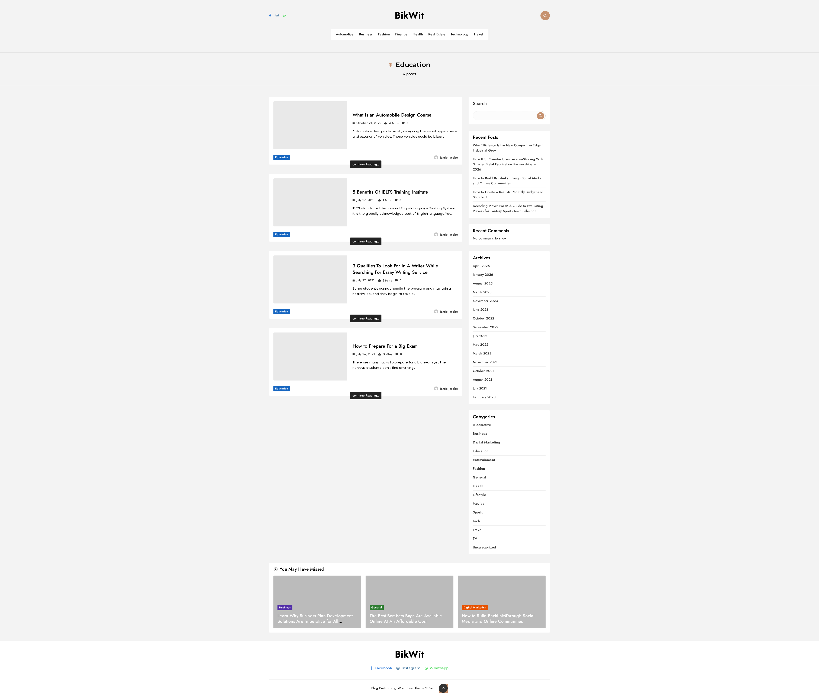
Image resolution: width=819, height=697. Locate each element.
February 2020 (484, 397)
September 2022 (485, 327)
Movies (478, 503)
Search (480, 104)
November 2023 (485, 301)
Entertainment (484, 459)
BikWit (409, 15)
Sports (478, 512)
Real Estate (436, 34)
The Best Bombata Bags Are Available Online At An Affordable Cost (406, 618)
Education (281, 157)
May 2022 (480, 345)
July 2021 (480, 388)
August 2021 (482, 380)
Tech (476, 521)
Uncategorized (484, 547)
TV (475, 538)
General (479, 477)
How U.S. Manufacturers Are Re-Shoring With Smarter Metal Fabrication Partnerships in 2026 (508, 164)
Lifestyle (479, 494)
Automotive (345, 34)
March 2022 (482, 353)
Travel (478, 34)
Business (366, 34)
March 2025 (482, 292)
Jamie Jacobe (449, 157)
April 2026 (481, 266)
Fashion (384, 34)
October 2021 (483, 371)
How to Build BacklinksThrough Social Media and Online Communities (507, 181)
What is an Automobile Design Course (392, 114)
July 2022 (480, 336)
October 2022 (483, 318)
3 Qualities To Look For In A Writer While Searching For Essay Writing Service (395, 269)
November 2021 (485, 362)
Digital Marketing (486, 442)
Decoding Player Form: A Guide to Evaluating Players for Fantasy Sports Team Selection (508, 208)
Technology (459, 34)
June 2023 (480, 310)
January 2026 (483, 275)
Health (418, 34)
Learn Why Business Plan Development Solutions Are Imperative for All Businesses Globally (315, 621)
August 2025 (482, 283)
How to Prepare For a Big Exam (385, 346)
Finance (401, 34)
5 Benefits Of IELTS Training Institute (390, 191)
